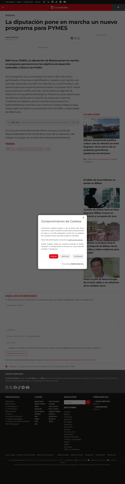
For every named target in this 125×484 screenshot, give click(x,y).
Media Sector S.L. (77, 264)
